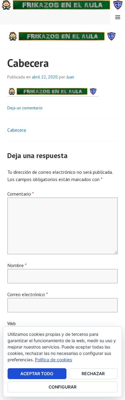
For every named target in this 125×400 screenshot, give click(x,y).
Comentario (20, 194)
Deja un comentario (24, 108)
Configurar (62, 386)
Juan (70, 77)
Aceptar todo (36, 373)
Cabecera (16, 130)
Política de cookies (53, 359)
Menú (117, 17)
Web (11, 323)
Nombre (16, 265)
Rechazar (93, 373)
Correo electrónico (27, 294)
